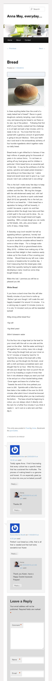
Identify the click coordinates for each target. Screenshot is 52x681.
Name (16, 659)
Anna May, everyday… (24, 16)
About (18, 40)
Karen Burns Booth (17, 534)
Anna (34, 428)
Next (42, 48)
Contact (28, 40)
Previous (11, 48)
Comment (17, 625)
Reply (14, 484)
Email (16, 673)
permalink (14, 430)
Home (10, 40)
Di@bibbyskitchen (17, 456)
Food (28, 428)
